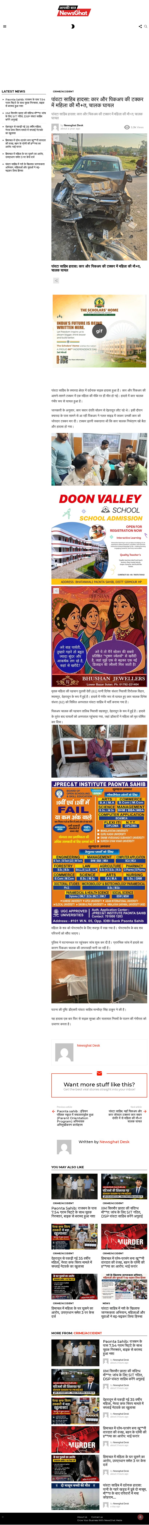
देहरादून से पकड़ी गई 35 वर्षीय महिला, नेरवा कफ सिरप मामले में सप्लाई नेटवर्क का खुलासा (71, 1262)
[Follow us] (140, 26)
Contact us (97, 1517)
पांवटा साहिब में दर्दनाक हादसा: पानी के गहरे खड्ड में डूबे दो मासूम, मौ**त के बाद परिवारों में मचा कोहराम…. (125, 1491)
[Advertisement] (74, 57)
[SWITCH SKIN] (73, 26)
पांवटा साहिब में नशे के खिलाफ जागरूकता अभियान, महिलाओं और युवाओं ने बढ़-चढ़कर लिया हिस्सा (123, 1312)
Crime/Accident (63, 1203)
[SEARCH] (145, 26)
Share (56, 138)
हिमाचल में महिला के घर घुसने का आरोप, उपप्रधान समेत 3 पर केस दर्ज (72, 1312)
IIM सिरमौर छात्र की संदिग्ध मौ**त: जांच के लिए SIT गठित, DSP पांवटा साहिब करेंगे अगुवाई (122, 1212)
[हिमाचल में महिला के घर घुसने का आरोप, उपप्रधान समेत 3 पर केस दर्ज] (74, 1286)
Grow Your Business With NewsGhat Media (99, 1520)
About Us (82, 1517)
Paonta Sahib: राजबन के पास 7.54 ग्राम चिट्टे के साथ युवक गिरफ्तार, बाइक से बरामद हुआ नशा (73, 1212)
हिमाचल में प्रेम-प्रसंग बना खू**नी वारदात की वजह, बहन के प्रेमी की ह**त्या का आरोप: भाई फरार (123, 1262)
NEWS (106, 1303)
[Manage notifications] (140, 1517)
